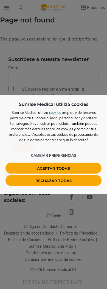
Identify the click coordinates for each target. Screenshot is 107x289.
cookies (55, 112)
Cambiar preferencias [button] (53, 155)
